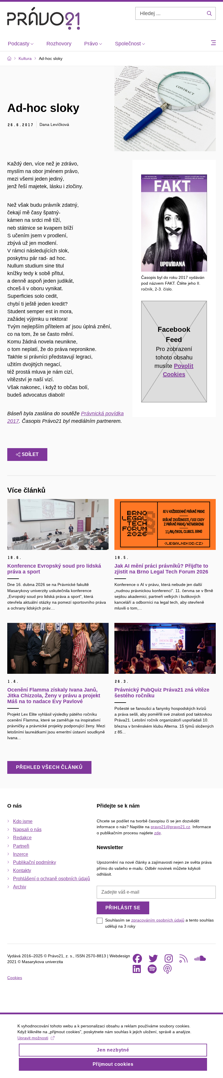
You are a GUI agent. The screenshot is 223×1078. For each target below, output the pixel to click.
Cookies (14, 977)
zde (157, 833)
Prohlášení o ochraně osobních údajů (51, 878)
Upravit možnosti (32, 1038)
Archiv (19, 886)
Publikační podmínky (34, 862)
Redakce (22, 837)
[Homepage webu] (43, 18)
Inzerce (20, 854)
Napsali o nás (27, 829)
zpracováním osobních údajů (157, 920)
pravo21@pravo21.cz (170, 826)
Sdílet (30, 454)
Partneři (21, 846)
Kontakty (22, 870)
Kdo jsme (23, 821)
